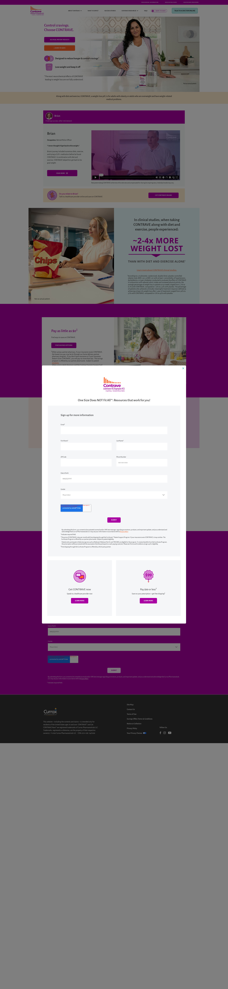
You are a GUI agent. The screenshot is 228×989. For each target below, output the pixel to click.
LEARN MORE (148, 601)
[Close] (183, 368)
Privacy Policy (124, 531)
